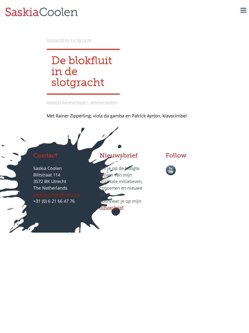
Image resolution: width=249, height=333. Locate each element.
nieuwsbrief (111, 207)
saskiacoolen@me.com (56, 194)
